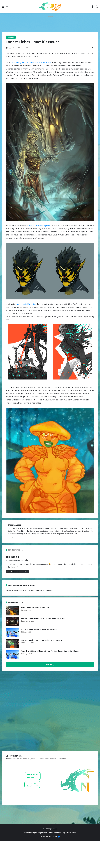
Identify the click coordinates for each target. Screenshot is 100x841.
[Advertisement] (50, 23)
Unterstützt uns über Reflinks (32, 776)
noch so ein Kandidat (26, 304)
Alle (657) (50, 665)
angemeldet (18, 590)
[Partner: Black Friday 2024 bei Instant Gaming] (12, 643)
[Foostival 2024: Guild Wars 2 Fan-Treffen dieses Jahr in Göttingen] (12, 654)
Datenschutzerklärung (56, 833)
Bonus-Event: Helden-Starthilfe (35, 607)
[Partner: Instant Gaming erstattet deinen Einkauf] (12, 621)
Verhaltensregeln (30, 833)
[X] (12, 537)
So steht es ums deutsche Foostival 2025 (39, 629)
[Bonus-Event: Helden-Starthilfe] (12, 610)
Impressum (42, 833)
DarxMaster (11, 48)
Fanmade (10, 37)
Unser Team (71, 833)
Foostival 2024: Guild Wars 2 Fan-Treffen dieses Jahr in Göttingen (50, 651)
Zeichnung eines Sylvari (39, 225)
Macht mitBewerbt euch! (32, 784)
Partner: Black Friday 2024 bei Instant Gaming (41, 640)
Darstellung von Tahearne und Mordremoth (31, 62)
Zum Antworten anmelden (17, 572)
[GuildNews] (50, 6)
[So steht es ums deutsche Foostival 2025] (12, 632)
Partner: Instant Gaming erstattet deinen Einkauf (43, 618)
